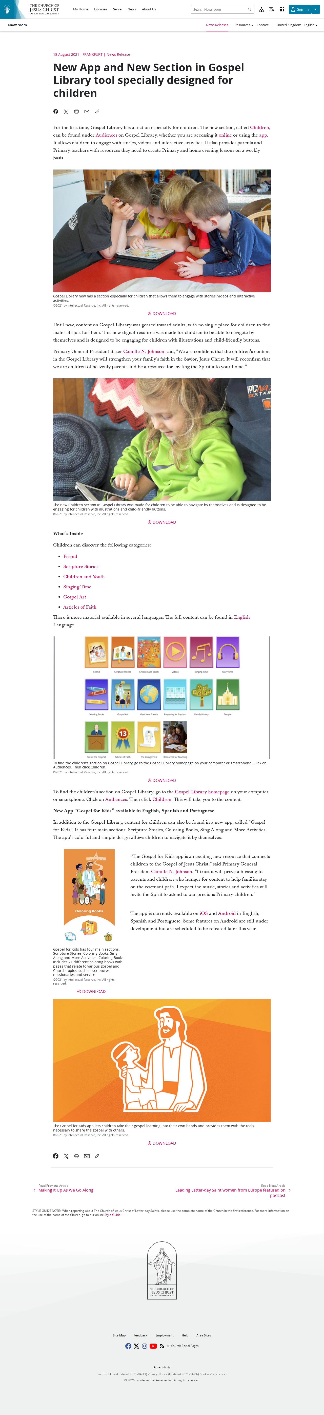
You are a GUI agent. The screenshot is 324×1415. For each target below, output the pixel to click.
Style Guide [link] (112, 1215)
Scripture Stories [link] (80, 566)
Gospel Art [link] (74, 597)
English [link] (242, 617)
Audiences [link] (106, 135)
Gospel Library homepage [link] (202, 792)
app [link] (263, 135)
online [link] (225, 135)
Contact (263, 25)
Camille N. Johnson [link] (143, 351)
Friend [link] (70, 556)
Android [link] (227, 913)
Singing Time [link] (77, 587)
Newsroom (17, 25)
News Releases (217, 25)
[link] (56, 1156)
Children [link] (259, 127)
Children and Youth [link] (84, 577)
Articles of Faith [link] (79, 607)
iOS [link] (204, 913)
